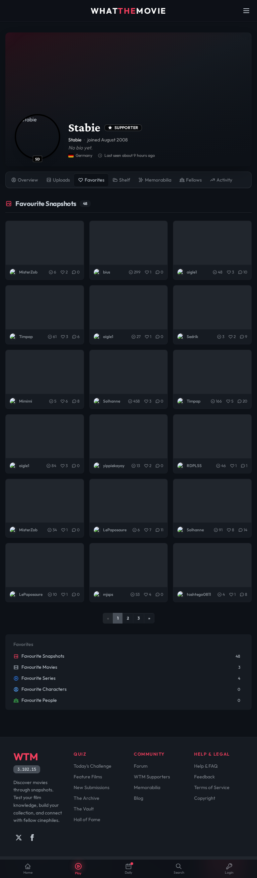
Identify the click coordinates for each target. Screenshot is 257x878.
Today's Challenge (92, 766)
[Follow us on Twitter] (18, 837)
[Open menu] (246, 10)
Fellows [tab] (194, 180)
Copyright (204, 798)
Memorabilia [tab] (158, 180)
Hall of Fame (87, 819)
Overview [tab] (28, 180)
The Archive (86, 798)
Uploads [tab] (61, 180)
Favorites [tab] (94, 180)
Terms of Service (212, 787)
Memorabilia (147, 787)
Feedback (204, 777)
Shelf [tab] (124, 180)
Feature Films (88, 777)
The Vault (84, 809)
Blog (138, 798)
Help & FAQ (206, 766)
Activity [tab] (224, 180)
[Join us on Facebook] (32, 837)
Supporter (126, 127)
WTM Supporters (152, 777)
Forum (141, 766)
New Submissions (91, 787)
